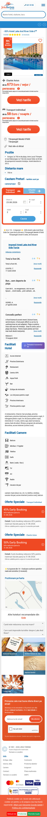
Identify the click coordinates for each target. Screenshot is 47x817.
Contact (6, 771)
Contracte (28, 760)
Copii (27, 210)
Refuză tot (11, 814)
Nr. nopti (32, 200)
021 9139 (30, 5)
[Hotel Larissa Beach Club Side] (44, 24)
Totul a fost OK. (13, 258)
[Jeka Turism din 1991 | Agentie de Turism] (7, 8)
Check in (9, 200)
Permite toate (34, 814)
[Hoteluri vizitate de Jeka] (34, 646)
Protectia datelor (30, 764)
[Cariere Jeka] (12, 684)
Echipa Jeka (7, 760)
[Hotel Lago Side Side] (39, 24)
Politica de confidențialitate (23, 808)
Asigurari (27, 767)
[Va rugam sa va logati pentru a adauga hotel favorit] (40, 41)
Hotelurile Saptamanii (10, 654)
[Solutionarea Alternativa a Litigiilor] (23, 794)
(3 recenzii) (25, 34)
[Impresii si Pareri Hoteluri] (34, 665)
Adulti (9, 210)
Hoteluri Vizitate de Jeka (33, 654)
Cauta (23, 218)
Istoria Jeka (7, 764)
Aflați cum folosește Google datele (27, 805)
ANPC (26, 775)
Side (23, 617)
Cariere (5, 767)
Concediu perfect (14, 314)
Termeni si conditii (16, 752)
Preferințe (22, 814)
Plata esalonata (30, 771)
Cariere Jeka (7, 691)
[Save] (19, 183)
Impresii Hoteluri (30, 672)
